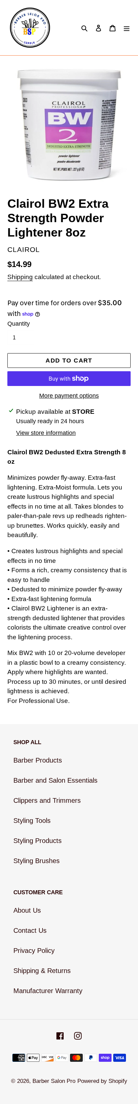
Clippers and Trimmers (47, 800)
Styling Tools (32, 820)
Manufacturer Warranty (47, 990)
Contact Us (30, 930)
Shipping (20, 276)
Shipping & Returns (42, 970)
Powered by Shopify (102, 1081)
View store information (46, 433)
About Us (27, 910)
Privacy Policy (34, 950)
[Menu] (127, 27)
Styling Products (37, 840)
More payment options (69, 395)
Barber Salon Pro (53, 1081)
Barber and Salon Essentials (55, 780)
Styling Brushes (36, 860)
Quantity (18, 323)
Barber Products (37, 760)
